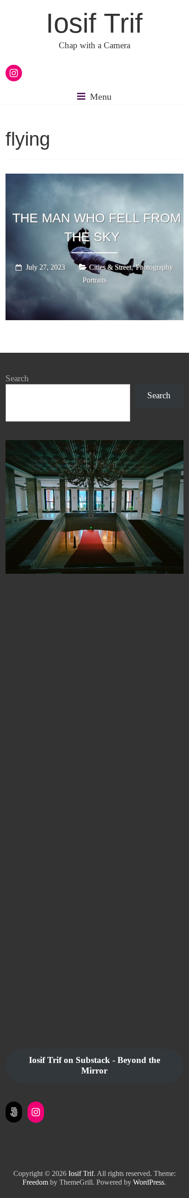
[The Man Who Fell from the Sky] (94, 180)
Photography (154, 267)
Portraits (94, 280)
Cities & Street (110, 267)
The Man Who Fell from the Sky (96, 227)
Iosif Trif (94, 23)
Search (17, 378)
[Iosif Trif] (94, 445)
